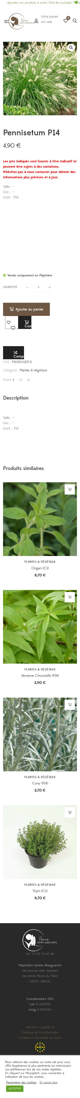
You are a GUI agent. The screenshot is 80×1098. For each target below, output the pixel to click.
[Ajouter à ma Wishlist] (11, 322)
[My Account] (36, 21)
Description (16, 398)
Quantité (10, 287)
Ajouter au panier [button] (70, 489)
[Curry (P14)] (40, 734)
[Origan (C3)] (40, 519)
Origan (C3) (40, 568)
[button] (71, 47)
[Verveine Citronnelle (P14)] (40, 627)
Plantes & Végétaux (33, 370)
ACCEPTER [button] (15, 1088)
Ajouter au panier (29, 309)
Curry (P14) (40, 783)
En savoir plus (48, 1082)
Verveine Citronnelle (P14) (40, 675)
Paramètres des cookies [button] (21, 1082)
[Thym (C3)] (40, 842)
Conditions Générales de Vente (40, 1038)
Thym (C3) (40, 891)
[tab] (40, 398)
